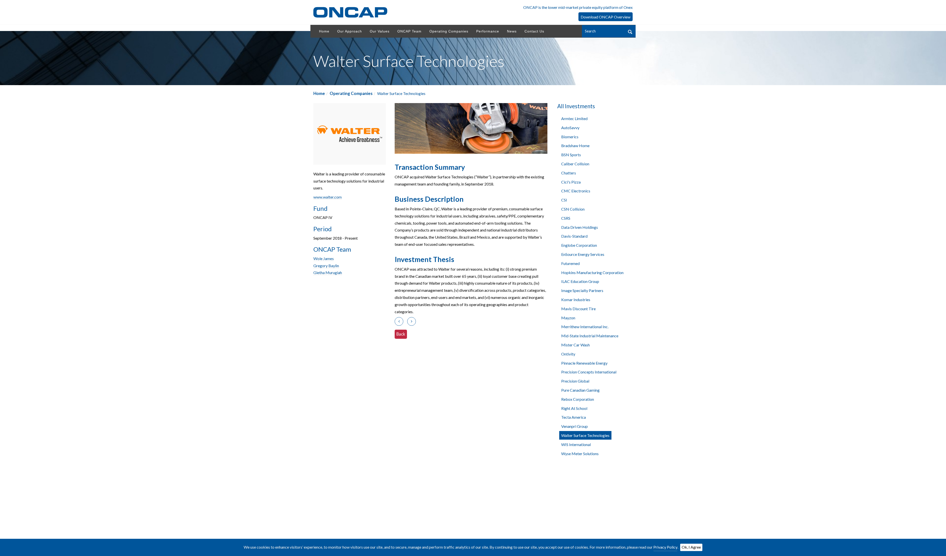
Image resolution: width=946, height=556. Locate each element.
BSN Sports (571, 154)
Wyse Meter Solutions (580, 453)
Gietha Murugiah (327, 272)
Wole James (323, 258)
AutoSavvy (570, 127)
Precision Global (575, 381)
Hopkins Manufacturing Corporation (592, 272)
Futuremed (570, 263)
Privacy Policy (665, 547)
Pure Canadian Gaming (580, 390)
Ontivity (568, 354)
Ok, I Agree (691, 547)
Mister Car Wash (575, 344)
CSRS (565, 218)
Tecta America (573, 417)
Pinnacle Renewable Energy (584, 363)
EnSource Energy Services (582, 254)
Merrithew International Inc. (584, 326)
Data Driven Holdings (579, 227)
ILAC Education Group (580, 281)
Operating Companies (351, 93)
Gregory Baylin (326, 265)
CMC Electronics (575, 190)
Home (319, 93)
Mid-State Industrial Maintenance (589, 335)
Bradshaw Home (575, 145)
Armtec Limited (574, 118)
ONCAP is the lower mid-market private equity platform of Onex (578, 7)
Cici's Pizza (571, 182)
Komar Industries (575, 299)
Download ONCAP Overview (605, 17)
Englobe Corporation (579, 245)
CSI (564, 200)
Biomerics (569, 136)
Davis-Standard (574, 236)
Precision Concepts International (588, 372)
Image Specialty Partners (582, 290)
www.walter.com (327, 197)
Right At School (574, 408)
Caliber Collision (575, 163)
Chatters (568, 172)
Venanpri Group (574, 426)
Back (400, 334)
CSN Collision (573, 209)
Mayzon (568, 317)
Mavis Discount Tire (578, 308)
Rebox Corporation (577, 399)
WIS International (576, 444)
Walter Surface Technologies (585, 435)
